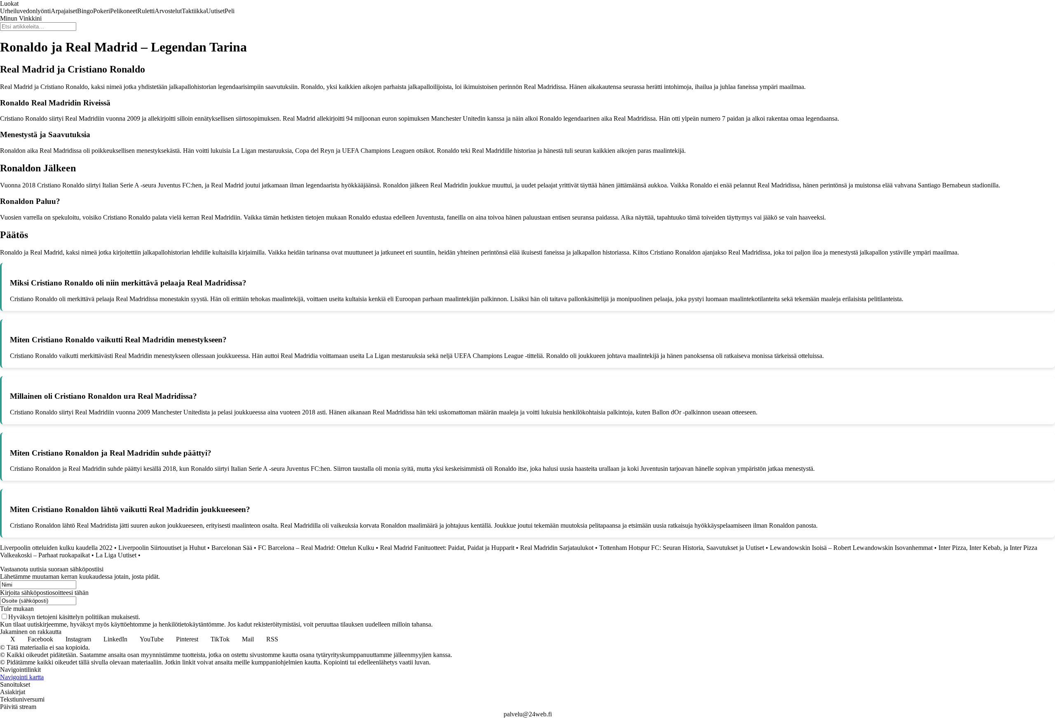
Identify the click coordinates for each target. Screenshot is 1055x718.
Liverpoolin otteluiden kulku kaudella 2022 (56, 547)
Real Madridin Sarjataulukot (556, 547)
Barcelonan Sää (231, 547)
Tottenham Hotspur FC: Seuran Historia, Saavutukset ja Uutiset (681, 547)
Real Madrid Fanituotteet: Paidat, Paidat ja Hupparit (447, 547)
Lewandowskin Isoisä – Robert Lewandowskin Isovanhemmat (851, 547)
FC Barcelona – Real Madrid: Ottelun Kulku (316, 547)
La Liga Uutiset (116, 555)
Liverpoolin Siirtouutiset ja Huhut (162, 547)
